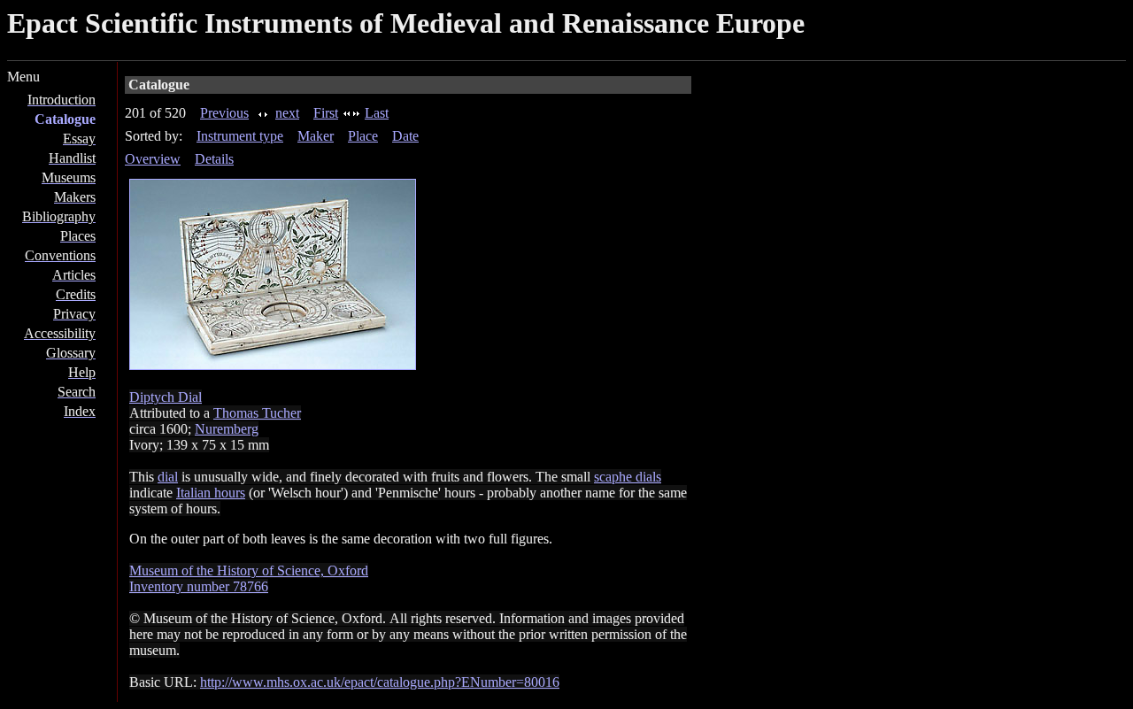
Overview (153, 158)
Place (363, 135)
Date (405, 135)
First (325, 112)
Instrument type (240, 135)
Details (214, 158)
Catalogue (65, 119)
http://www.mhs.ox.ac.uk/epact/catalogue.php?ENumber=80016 (379, 682)
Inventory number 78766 (198, 586)
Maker (315, 135)
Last (377, 112)
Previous (224, 112)
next (287, 112)
